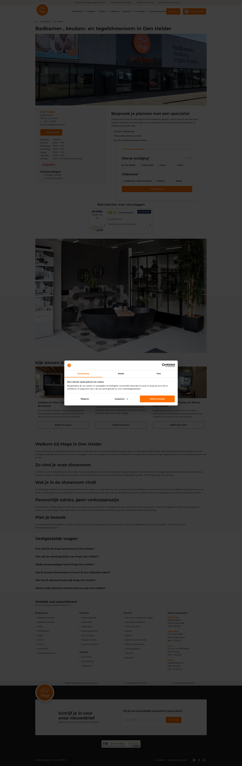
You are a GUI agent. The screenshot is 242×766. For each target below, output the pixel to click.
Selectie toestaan (157, 399)
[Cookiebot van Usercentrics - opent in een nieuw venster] (164, 365)
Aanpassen (120, 399)
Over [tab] (159, 373)
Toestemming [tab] (83, 373)
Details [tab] (121, 373)
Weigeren (85, 399)
